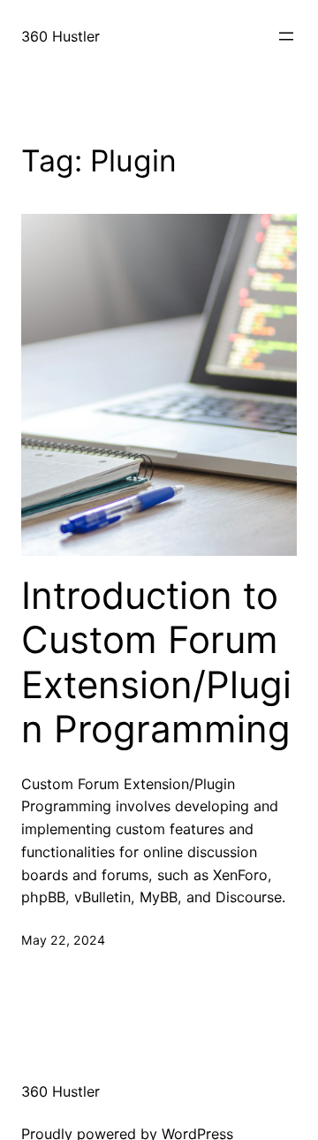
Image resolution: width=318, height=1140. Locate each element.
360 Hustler (60, 36)
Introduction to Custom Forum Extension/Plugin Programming (156, 662)
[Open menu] (286, 36)
